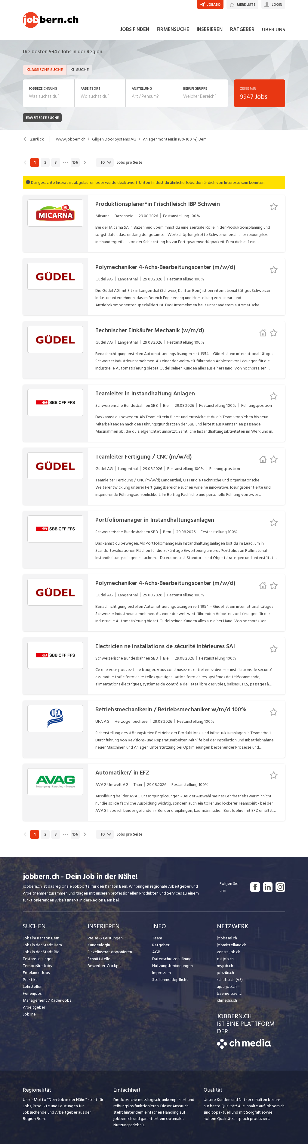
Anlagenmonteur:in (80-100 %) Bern (175, 139)
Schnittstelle (99, 958)
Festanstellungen (38, 958)
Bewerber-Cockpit (104, 965)
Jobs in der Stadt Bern (42, 944)
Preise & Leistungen (105, 938)
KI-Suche (79, 69)
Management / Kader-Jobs (47, 1000)
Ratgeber (160, 944)
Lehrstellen (32, 986)
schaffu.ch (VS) (230, 979)
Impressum (161, 972)
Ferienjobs (32, 993)
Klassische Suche (44, 69)
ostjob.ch (225, 958)
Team (157, 938)
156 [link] (75, 162)
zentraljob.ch (228, 951)
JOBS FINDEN (134, 29)
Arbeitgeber (34, 1007)
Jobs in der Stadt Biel (41, 951)
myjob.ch (225, 965)
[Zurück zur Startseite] (244, 1047)
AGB (156, 951)
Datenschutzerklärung (172, 958)
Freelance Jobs (36, 972)
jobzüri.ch (225, 972)
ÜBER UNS (273, 29)
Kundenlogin (99, 944)
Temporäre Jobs (37, 965)
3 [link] (56, 162)
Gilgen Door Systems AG (114, 139)
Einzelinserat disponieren (110, 951)
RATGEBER (242, 29)
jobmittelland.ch (231, 944)
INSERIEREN (210, 29)
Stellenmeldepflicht (170, 979)
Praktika (30, 979)
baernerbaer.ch (230, 993)
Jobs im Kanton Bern (41, 938)
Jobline (29, 1014)
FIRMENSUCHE (173, 29)
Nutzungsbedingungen (172, 965)
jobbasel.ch (227, 938)
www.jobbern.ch (70, 139)
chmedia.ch (227, 1000)
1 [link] (34, 162)
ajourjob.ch (227, 986)
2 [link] (45, 162)
